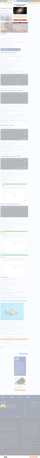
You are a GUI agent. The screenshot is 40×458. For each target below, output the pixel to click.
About (25, 412)
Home (26, 416)
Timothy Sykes (6, 10)
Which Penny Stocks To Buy (33, 406)
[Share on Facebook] (1, 34)
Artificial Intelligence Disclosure (15, 453)
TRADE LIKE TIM (33, 456)
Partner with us (30, 416)
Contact (39, 416)
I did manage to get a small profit (18, 149)
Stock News (25, 405)
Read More (16, 374)
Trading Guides (26, 407)
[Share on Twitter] (2, 34)
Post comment (23, 353)
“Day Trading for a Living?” (14, 439)
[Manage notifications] (37, 454)
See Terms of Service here (12, 424)
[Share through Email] (5, 34)
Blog (24, 403)
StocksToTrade (4, 104)
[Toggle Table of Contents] (7, 49)
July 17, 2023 (10, 62)
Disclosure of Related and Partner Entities (26, 453)
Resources (25, 410)
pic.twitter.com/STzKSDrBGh (17, 60)
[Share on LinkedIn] (4, 34)
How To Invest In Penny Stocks (34, 408)
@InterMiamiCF (10, 60)
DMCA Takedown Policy (9, 453)
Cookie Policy (20, 453)
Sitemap (32, 453)
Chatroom (35, 416)
